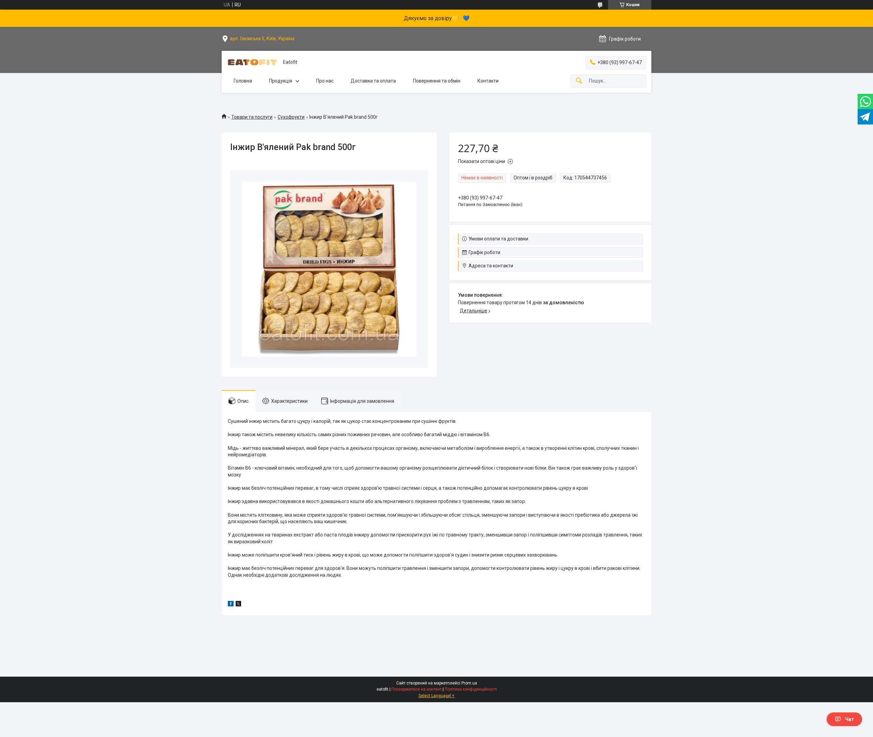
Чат (849, 719)
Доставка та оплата (373, 81)
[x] (238, 604)
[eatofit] (252, 62)
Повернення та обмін (436, 81)
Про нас (325, 81)
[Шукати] (579, 81)
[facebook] (231, 604)
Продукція (280, 81)
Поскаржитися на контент (416, 689)
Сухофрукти (291, 117)
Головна (243, 81)
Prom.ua (469, 683)
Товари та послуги (251, 117)
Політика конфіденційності (471, 689)
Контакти (488, 81)
